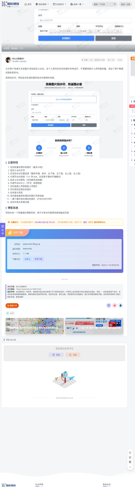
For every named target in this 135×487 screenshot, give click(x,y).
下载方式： (17, 259)
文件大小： (17, 253)
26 (121, 60)
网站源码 (14, 48)
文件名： (18, 244)
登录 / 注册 (125, 4)
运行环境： (17, 249)
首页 (7, 48)
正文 (21, 48)
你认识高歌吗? (18, 58)
